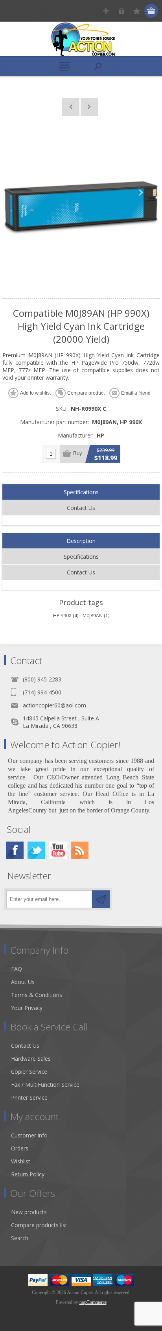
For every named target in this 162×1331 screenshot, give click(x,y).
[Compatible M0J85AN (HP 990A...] (70, 107)
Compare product (86, 393)
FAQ (16, 969)
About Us (23, 982)
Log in (121, 11)
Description (81, 541)
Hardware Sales (31, 1058)
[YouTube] (58, 850)
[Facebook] (15, 850)
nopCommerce (93, 1302)
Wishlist (20, 1161)
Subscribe (101, 899)
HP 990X (62, 615)
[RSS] (79, 850)
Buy (77, 453)
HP (100, 435)
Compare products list (39, 1225)
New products (29, 1212)
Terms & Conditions (36, 995)
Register (106, 11)
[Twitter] (36, 850)
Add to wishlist (35, 393)
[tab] (81, 492)
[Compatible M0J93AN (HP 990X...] (89, 107)
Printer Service (29, 1097)
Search (19, 1238)
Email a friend (136, 393)
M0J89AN (93, 615)
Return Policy (27, 1174)
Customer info (29, 1135)
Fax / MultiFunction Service (45, 1084)
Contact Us (81, 507)
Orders (19, 1148)
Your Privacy (26, 1008)
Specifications (81, 492)
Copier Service (29, 1071)
